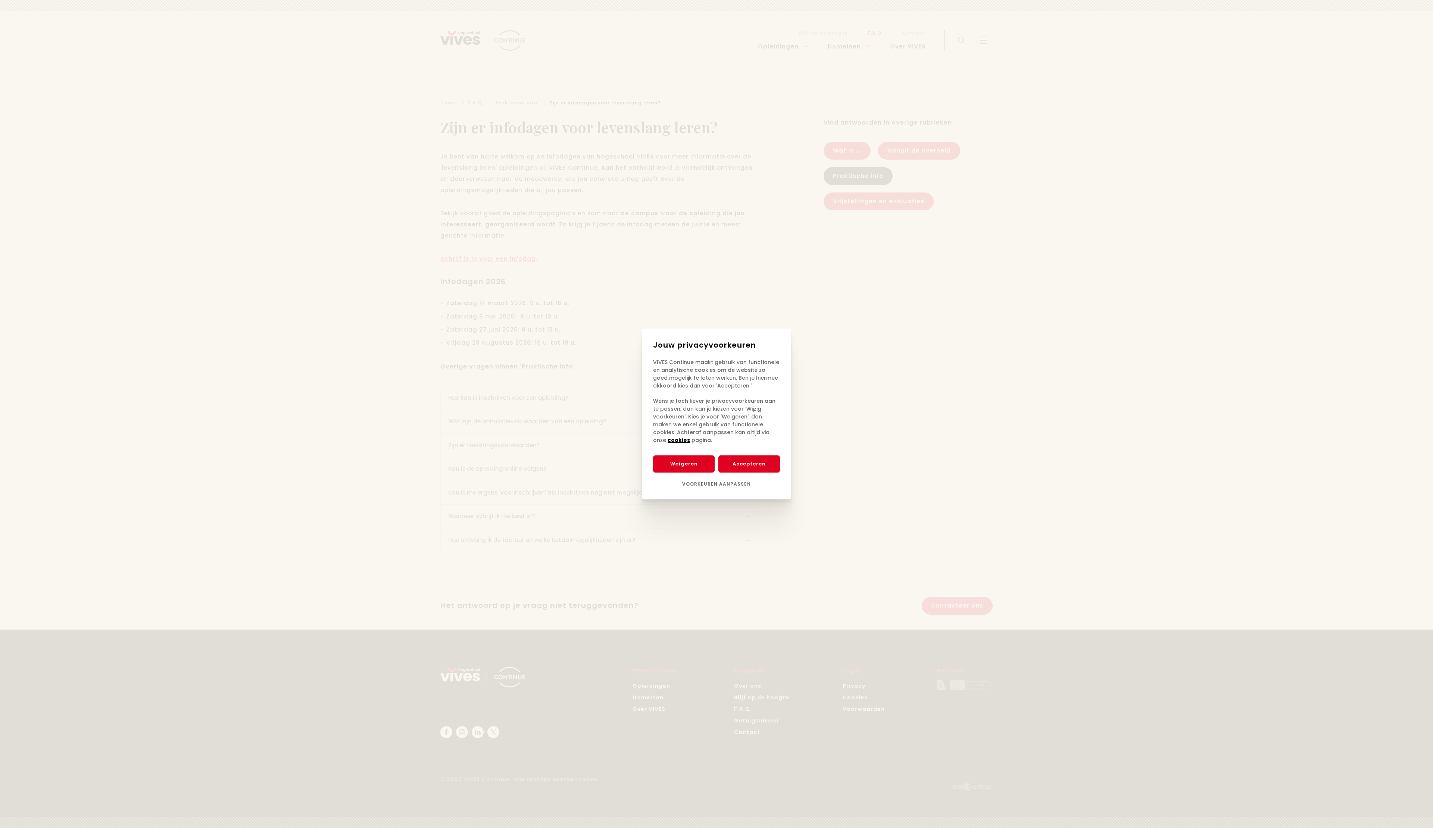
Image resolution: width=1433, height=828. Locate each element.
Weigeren (684, 463)
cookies (679, 440)
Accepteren (749, 463)
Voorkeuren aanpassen (716, 484)
